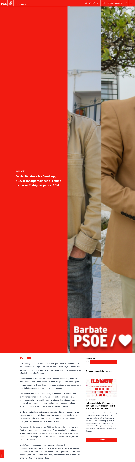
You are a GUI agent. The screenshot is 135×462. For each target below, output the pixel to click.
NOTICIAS (110, 3)
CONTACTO (118, 3)
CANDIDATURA (20, 171)
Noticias (101, 440)
